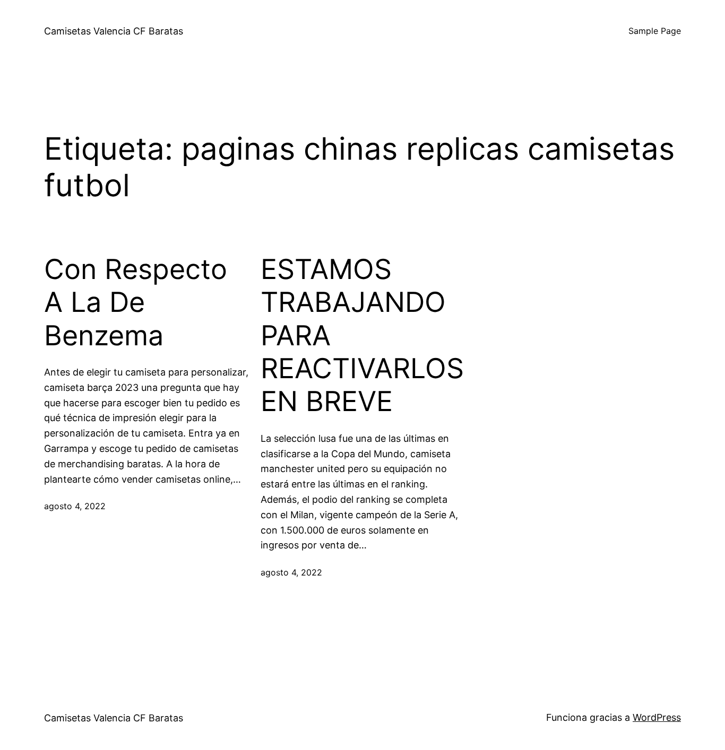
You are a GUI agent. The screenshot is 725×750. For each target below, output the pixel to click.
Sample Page (654, 30)
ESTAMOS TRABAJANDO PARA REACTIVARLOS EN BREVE (362, 335)
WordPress (657, 717)
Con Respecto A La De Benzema (135, 302)
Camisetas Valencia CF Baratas (113, 31)
